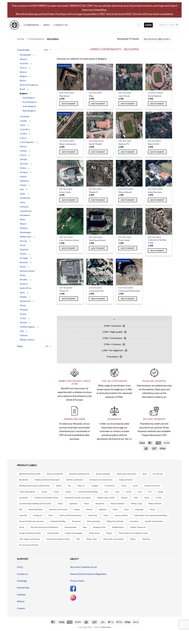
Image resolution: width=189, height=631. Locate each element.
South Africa (25, 288)
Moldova (24, 228)
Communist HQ (96, 291)
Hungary (24, 172)
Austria (23, 67)
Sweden (23, 296)
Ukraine (23, 322)
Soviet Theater (95, 144)
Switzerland (25, 301)
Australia (24, 63)
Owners (21, 608)
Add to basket (69, 104)
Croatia (23, 133)
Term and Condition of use (83, 567)
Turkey (23, 318)
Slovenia (23, 283)
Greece (23, 168)
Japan (22, 193)
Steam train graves (67, 144)
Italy (22, 189)
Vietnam (24, 335)
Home (20, 39)
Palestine (24, 249)
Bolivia (23, 80)
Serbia (23, 275)
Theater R (93, 192)
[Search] (138, 25)
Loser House (124, 96)
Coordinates (31, 25)
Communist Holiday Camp (157, 241)
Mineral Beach (125, 192)
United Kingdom (27, 326)
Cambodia (24, 116)
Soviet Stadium (155, 96)
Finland (23, 150)
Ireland (23, 185)
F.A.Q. (20, 567)
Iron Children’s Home (69, 240)
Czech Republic (27, 142)
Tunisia (23, 314)
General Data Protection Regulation (88, 573)
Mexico (23, 223)
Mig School (64, 96)
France (23, 155)
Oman (22, 245)
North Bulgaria (29, 102)
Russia (23, 266)
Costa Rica (25, 129)
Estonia (23, 146)
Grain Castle (65, 192)
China (22, 125)
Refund (20, 601)
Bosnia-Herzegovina (29, 85)
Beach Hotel (153, 144)
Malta (22, 219)
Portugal (24, 258)
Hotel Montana (155, 192)
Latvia (22, 202)
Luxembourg (25, 211)
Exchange (22, 580)
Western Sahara (27, 339)
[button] (148, 25)
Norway (23, 241)
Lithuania (24, 206)
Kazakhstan (25, 198)
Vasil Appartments (97, 240)
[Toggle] (50, 50)
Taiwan (23, 305)
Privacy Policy (77, 580)
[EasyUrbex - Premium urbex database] (14, 25)
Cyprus (23, 138)
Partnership (23, 587)
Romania (24, 262)
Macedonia (25, 215)
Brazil (22, 89)
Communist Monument (129, 291)
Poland (23, 253)
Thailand (24, 309)
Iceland (23, 176)
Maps (46, 25)
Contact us (60, 25)
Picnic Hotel (124, 240)
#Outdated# (25, 55)
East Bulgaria (29, 97)
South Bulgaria (29, 106)
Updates (21, 594)
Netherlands (25, 236)
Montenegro (25, 232)
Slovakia (23, 279)
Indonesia (24, 180)
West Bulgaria (29, 110)
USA (22, 331)
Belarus (23, 72)
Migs (91, 96)
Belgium (23, 76)
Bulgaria (23, 93)
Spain (22, 292)
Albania (23, 59)
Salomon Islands (27, 271)
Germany (24, 163)
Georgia (23, 159)
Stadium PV (123, 144)
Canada (23, 120)
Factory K (63, 291)
